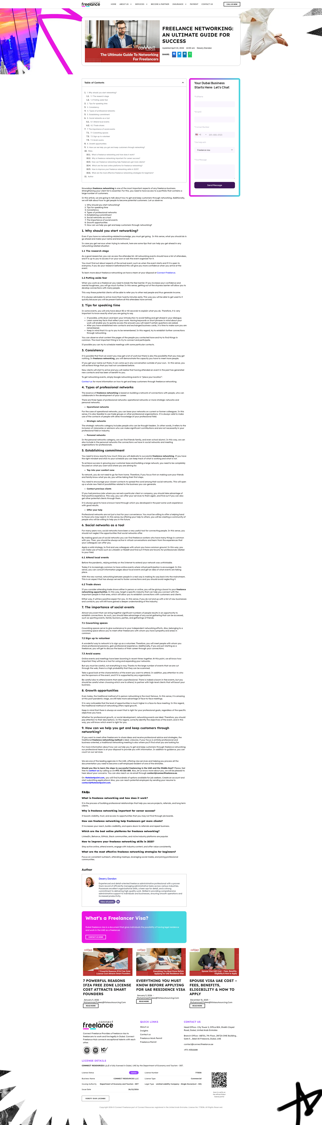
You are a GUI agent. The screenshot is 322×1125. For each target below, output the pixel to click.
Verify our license (95, 1098)
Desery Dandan (107, 878)
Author (90, 176)
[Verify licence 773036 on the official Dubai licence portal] (219, 1080)
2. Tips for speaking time (97, 103)
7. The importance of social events (101, 129)
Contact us (207, 4)
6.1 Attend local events (100, 122)
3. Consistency (93, 107)
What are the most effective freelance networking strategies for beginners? (123, 173)
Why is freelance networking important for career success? (116, 158)
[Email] (118, 902)
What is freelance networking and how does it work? (113, 155)
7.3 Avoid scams (97, 140)
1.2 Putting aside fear (99, 100)
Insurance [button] (177, 4)
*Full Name (198, 96)
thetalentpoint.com (94, 777)
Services (139, 4)
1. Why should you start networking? (102, 92)
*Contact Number (201, 127)
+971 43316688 (191, 1049)
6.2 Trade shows (97, 125)
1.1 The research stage (99, 96)
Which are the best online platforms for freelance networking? (117, 165)
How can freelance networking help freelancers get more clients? (118, 162)
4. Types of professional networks (101, 111)
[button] (174, 54)
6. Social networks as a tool (98, 118)
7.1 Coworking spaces (99, 133)
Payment (194, 4)
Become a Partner (160, 4)
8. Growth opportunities (96, 144)
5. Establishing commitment (98, 114)
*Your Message (200, 160)
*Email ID (198, 112)
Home (113, 4)
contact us (94, 770)
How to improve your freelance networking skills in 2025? (115, 169)
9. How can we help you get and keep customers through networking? (116, 147)
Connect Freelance (166, 272)
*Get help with (200, 142)
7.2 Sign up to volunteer (100, 136)
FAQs (90, 151)
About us (124, 4)
